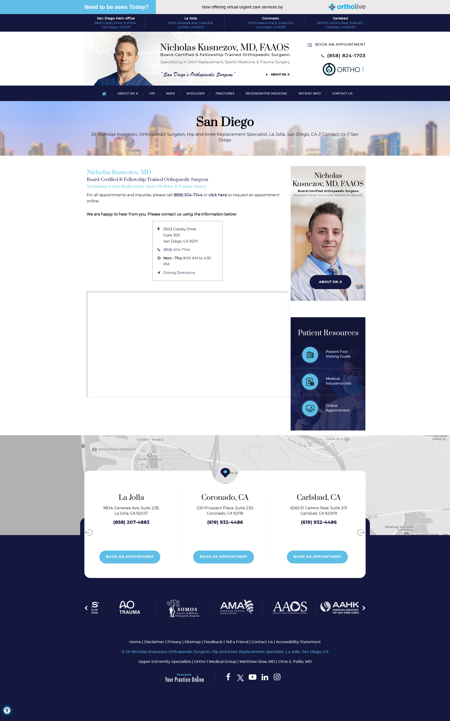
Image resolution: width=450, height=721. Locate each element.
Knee (170, 93)
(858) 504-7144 (188, 195)
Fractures (225, 93)
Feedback (213, 642)
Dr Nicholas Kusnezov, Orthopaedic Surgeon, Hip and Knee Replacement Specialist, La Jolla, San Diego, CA (204, 134)
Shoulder (195, 93)
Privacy (174, 642)
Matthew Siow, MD (257, 662)
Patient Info (310, 93)
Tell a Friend (237, 642)
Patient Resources (328, 333)
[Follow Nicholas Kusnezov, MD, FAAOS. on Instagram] (277, 678)
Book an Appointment (340, 44)
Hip (152, 93)
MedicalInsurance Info (339, 381)
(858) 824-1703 (346, 55)
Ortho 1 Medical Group (215, 662)
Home (104, 93)
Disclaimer (154, 642)
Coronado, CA (173, 497)
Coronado (270, 18)
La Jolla (190, 18)
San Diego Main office (116, 18)
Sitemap (192, 642)
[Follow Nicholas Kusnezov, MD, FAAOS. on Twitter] (240, 678)
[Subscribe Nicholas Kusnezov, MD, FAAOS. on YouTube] (252, 678)
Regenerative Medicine (266, 93)
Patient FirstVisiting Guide (338, 354)
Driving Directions (179, 272)
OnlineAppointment (338, 408)
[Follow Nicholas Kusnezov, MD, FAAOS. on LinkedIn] (265, 678)
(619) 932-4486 (173, 522)
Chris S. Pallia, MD (295, 662)
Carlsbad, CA (267, 497)
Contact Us (342, 93)
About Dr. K (280, 74)
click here (218, 195)
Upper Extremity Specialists (164, 662)
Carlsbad (340, 18)
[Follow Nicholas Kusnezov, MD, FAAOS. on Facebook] (228, 678)
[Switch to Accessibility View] (7, 710)
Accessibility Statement (298, 642)
